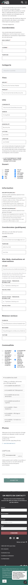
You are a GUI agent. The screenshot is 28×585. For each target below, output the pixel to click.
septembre (20, 173)
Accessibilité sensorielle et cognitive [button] (12, 401)
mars (6, 173)
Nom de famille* (4, 513)
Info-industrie (4, 549)
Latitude (4, 131)
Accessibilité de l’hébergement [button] (14, 390)
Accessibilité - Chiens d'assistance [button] (11, 408)
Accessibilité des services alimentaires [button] (12, 395)
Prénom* (3, 507)
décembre (20, 178)
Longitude (5, 138)
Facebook (5, 320)
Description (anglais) (8, 192)
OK (4, 581)
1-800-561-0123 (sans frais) (8, 546)
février (7, 171)
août (18, 171)
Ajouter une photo (9, 443)
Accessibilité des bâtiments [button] (13, 385)
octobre (20, 174)
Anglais (4, 82)
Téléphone (5, 54)
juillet (19, 169)
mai (6, 176)
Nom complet (6, 40)
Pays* (2, 526)
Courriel (4, 47)
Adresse (4, 111)
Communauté (6, 104)
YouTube (4, 335)
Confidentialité (5, 558)
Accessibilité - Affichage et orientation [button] (12, 414)
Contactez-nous (5, 552)
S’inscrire (14, 533)
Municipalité (5, 124)
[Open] (26, 2)
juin (6, 178)
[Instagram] (14, 538)
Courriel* (3, 519)
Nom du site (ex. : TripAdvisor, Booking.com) (10, 281)
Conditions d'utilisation (7, 555)
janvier (7, 169)
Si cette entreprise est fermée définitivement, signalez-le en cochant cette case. (12, 160)
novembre (20, 176)
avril (6, 174)
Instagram (5, 327)
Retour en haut (21, 542)
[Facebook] (10, 538)
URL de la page (6, 289)
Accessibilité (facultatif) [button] (11, 377)
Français (4, 89)
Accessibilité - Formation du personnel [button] (13, 420)
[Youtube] (17, 538)
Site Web (4, 266)
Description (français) (8, 208)
